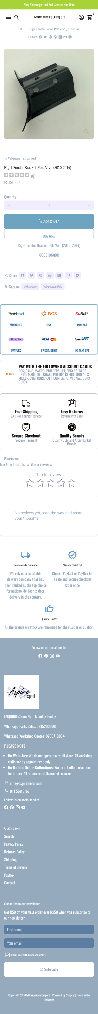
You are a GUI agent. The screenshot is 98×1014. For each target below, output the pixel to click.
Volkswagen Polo (52, 286)
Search (9, 836)
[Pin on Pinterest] (50, 37)
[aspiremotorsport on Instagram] (52, 656)
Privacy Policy (13, 844)
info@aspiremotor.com (23, 783)
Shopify (70, 995)
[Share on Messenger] (70, 37)
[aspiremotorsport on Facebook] (40, 656)
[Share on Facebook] (40, 37)
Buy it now (49, 233)
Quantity (10, 196)
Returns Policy (14, 851)
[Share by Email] (65, 37)
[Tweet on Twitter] (45, 37)
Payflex (9, 875)
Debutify (49, 999)
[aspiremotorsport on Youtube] (58, 656)
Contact (9, 882)
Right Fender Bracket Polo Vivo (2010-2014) (54, 29)
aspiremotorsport (40, 995)
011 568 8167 (17, 791)
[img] (16, 175)
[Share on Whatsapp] (55, 37)
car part (29, 158)
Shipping (10, 859)
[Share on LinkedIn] (60, 37)
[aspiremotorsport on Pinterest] (46, 656)
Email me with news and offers (28, 955)
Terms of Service (15, 867)
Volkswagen (30, 286)
